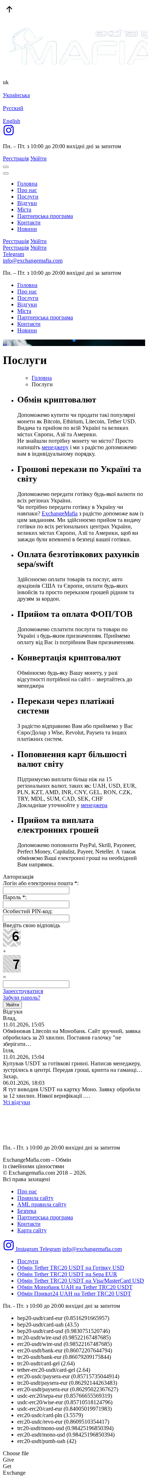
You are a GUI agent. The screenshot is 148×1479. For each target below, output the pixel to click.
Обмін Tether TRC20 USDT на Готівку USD (70, 1268)
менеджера (94, 805)
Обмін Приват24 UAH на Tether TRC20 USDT (74, 1294)
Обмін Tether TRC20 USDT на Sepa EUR (67, 1274)
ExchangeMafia (60, 513)
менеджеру (55, 447)
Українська (16, 95)
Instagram (27, 1249)
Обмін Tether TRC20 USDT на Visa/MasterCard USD (80, 1281)
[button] (68, 340)
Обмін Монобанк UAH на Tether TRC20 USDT (75, 1287)
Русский (13, 108)
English (11, 121)
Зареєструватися (23, 991)
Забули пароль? (21, 998)
